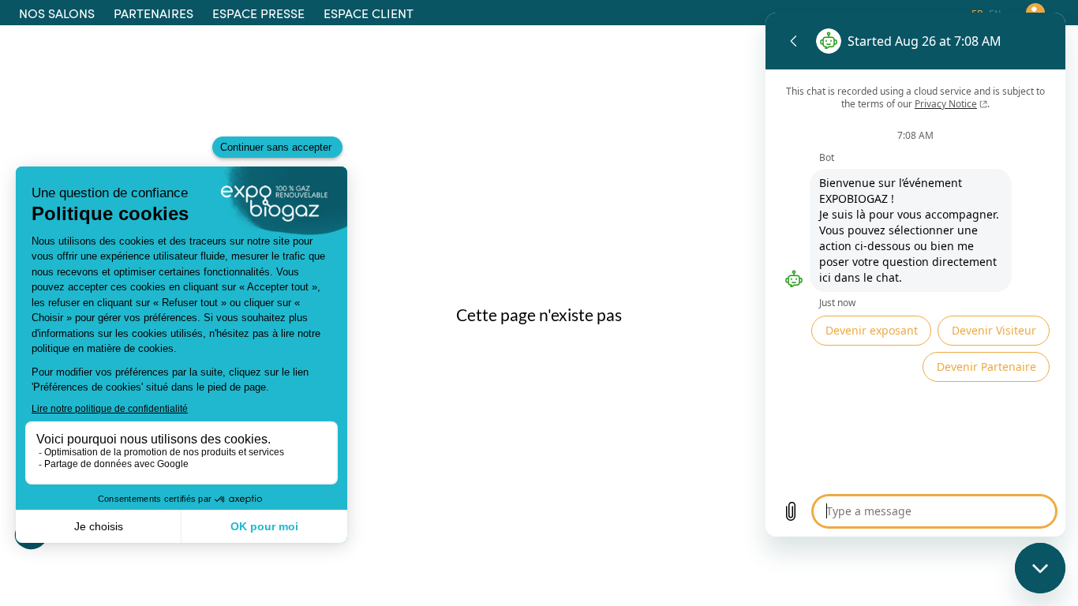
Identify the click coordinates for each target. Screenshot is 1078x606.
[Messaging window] (915, 275)
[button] (57, 12)
